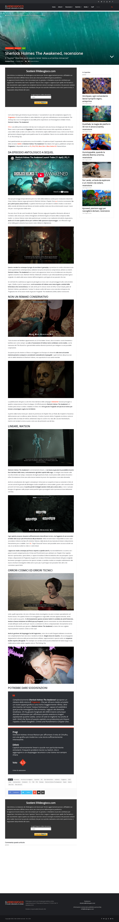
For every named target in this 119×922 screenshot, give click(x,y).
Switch (69, 782)
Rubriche (77, 7)
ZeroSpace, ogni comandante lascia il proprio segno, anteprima (95, 98)
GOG (69, 779)
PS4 (33, 146)
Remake (41, 782)
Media (85, 7)
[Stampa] (43, 792)
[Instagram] (104, 1)
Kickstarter (25, 782)
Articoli (60, 7)
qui (56, 201)
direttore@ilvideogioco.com (87, 903)
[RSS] (98, 1)
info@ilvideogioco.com (87, 909)
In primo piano (15, 15)
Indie (10, 782)
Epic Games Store (48, 779)
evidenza (57, 779)
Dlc (41, 779)
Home (54, 7)
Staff (92, 7)
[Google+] (35, 792)
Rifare (10, 127)
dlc (31, 543)
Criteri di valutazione (19, 770)
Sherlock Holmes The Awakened (53, 782)
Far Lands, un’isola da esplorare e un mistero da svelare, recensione (96, 183)
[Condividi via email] (39, 792)
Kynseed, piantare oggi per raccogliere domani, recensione (96, 209)
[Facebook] (112, 1)
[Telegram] (101, 1)
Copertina (36, 779)
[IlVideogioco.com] (14, 7)
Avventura (16, 779)
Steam (64, 782)
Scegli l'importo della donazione (41, 94)
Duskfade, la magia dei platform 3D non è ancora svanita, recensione (96, 127)
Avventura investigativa (26, 779)
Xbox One (42, 146)
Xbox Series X (18, 784)
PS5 (36, 146)
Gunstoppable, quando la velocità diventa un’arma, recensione (93, 155)
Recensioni (68, 7)
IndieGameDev (16, 782)
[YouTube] (107, 1)
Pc (30, 146)
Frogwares (63, 779)
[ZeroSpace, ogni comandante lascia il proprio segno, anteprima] (96, 86)
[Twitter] (109, 1)
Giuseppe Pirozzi (9, 61)
